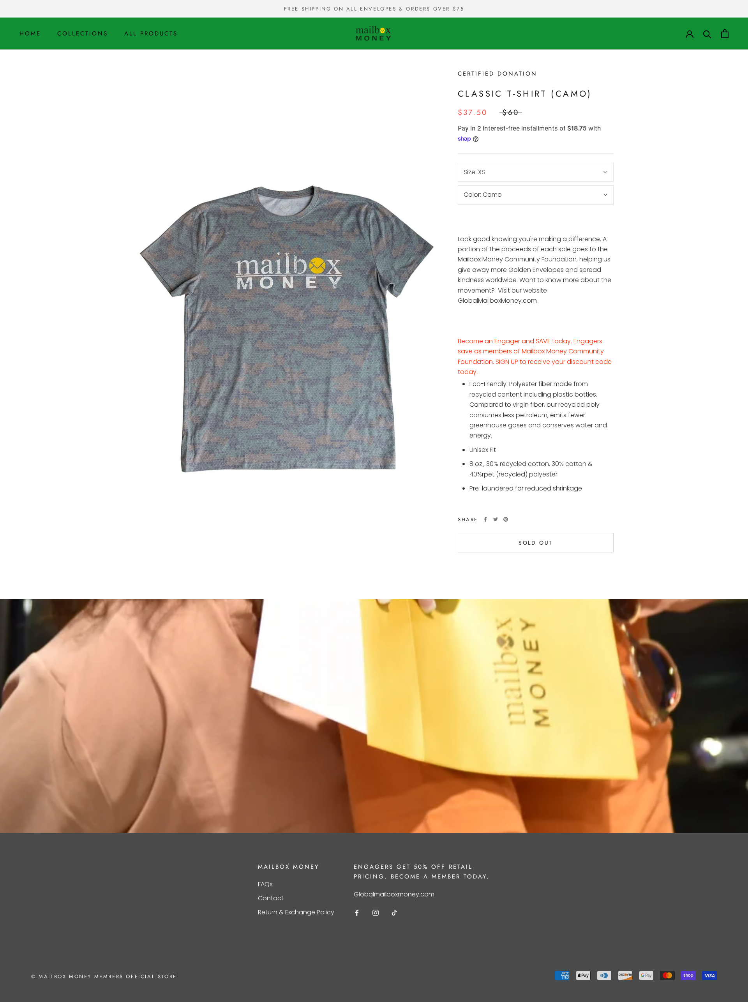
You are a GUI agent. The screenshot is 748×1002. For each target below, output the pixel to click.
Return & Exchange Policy (296, 912)
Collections (82, 33)
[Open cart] (725, 33)
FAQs (265, 884)
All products (151, 33)
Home (30, 33)
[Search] (707, 34)
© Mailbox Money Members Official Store (104, 976)
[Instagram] (375, 912)
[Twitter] (495, 519)
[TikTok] (394, 912)
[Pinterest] (505, 519)
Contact (271, 898)
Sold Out (536, 543)
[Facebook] (485, 519)
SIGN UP (507, 361)
